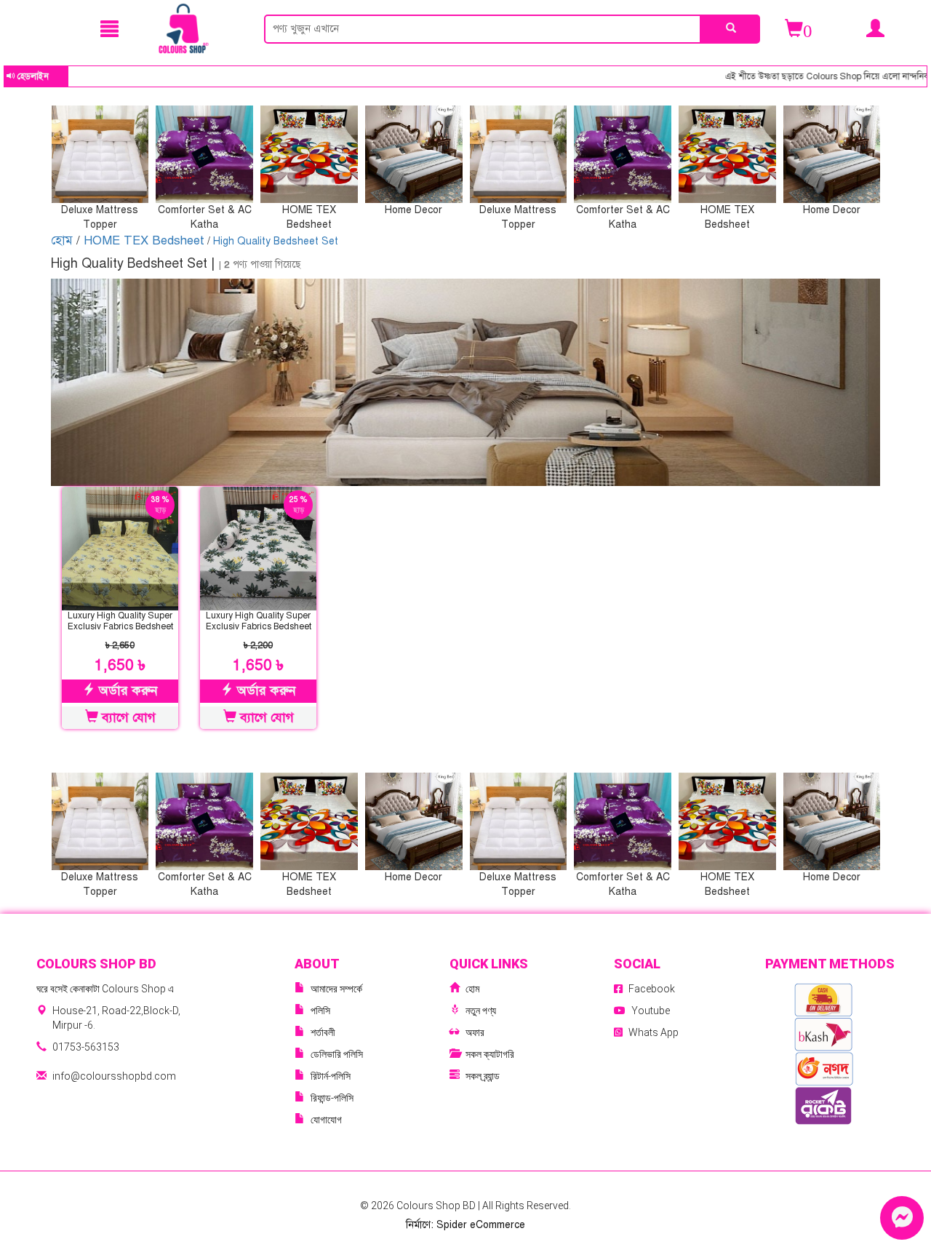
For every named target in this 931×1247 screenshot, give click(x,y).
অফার (475, 1032)
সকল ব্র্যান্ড (483, 1076)
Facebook (651, 989)
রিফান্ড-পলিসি (332, 1098)
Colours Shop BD (437, 1205)
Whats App (653, 1032)
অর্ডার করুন (126, 690)
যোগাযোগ (326, 1120)
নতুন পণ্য (481, 1010)
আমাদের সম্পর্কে (336, 989)
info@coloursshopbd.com (114, 1076)
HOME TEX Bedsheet (144, 240)
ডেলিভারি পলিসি (337, 1054)
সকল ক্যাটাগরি (490, 1054)
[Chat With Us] (902, 1218)
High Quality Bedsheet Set (275, 241)
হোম (63, 240)
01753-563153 (85, 1047)
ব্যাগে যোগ (127, 717)
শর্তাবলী (323, 1032)
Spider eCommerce (480, 1225)
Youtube (650, 1010)
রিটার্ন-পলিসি (331, 1076)
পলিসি (320, 1010)
